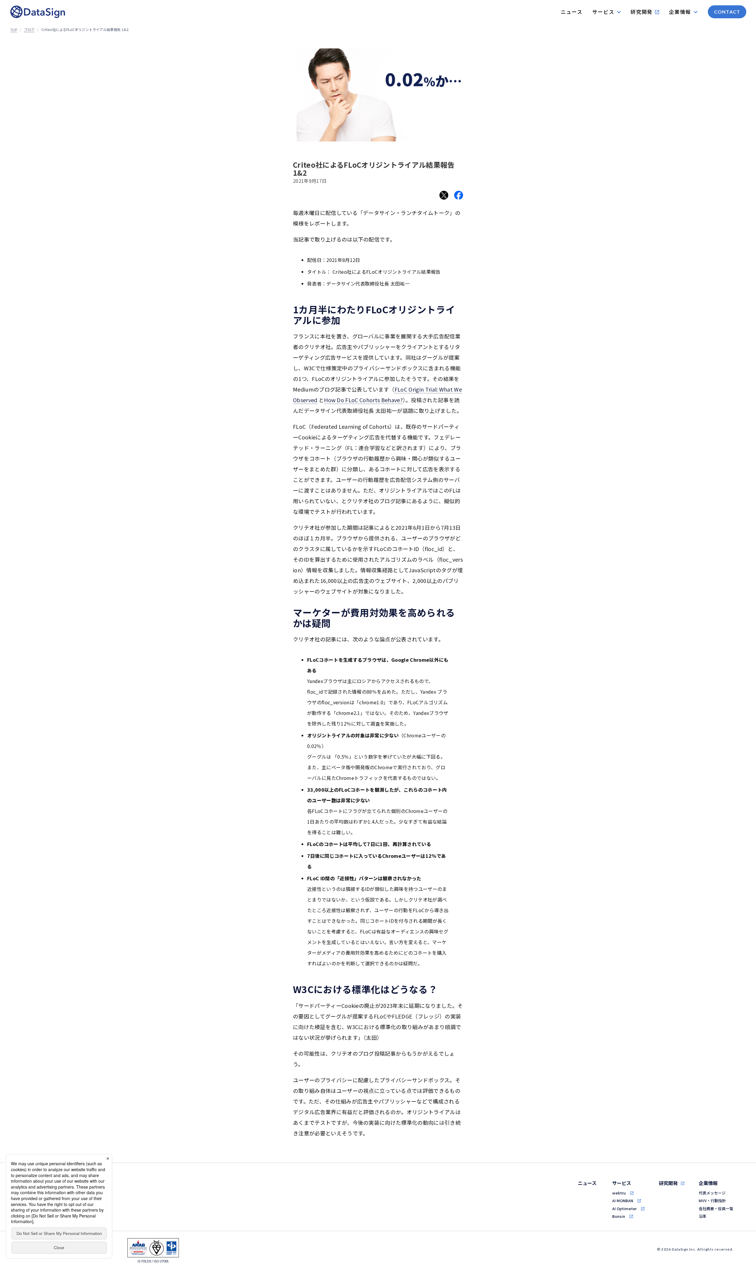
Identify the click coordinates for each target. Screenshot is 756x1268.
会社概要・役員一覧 (716, 1208)
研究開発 (668, 1182)
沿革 (702, 1216)
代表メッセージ (712, 1193)
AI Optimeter (624, 1208)
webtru (619, 1193)
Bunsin (618, 1216)
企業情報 (708, 1182)
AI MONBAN (622, 1200)
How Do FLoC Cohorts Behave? (363, 400)
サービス (621, 1182)
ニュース (587, 1182)
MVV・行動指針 (712, 1200)
